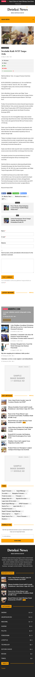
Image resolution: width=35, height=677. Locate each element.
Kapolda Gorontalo (23, 498)
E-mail (3, 237)
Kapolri (18, 514)
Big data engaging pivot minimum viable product (15, 353)
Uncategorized (5, 47)
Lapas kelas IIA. (19, 506)
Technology (11, 309)
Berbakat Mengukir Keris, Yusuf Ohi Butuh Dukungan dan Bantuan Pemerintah (21, 345)
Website (3, 243)
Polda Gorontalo (8, 496)
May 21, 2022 (6, 56)
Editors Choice (6, 649)
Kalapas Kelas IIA (8, 498)
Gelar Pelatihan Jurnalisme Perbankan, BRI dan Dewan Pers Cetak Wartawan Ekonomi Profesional (22, 327)
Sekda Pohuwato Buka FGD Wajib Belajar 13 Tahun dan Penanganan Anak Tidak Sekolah (20, 429)
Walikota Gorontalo (21, 196)
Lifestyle (4, 640)
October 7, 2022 (16, 340)
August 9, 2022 (15, 350)
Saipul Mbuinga (22, 491)
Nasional (4, 622)
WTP (4, 199)
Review (3, 654)
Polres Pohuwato (23, 516)
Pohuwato (20, 496)
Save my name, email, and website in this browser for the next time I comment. (17, 253)
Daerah (3, 612)
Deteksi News (17, 9)
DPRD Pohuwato (25, 503)
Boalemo (6, 519)
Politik (3, 631)
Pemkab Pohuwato (8, 508)
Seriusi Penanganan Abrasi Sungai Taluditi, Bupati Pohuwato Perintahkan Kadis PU (21, 220)
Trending (4, 1)
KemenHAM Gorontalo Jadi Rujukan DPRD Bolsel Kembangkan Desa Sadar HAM (19, 436)
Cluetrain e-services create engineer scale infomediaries (17, 359)
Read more (7, 320)
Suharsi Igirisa (7, 514)
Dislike (5, 68)
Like (4, 65)
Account (19, 4)
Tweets (3, 668)
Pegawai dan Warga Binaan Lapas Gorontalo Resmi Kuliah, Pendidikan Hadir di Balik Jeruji (20, 415)
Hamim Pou (6, 506)
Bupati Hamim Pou (8, 516)
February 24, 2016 (7, 355)
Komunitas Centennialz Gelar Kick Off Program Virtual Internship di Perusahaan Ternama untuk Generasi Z (22, 336)
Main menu (5, 19)
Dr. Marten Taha (7, 196)
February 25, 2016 (8, 316)
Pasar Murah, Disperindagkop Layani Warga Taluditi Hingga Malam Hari (19, 207)
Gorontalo (6, 493)
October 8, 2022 (16, 331)
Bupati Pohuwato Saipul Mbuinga (12, 511)
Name (3, 231)
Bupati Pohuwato (8, 491)
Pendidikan (5, 635)
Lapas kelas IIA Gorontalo (10, 501)
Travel (3, 658)
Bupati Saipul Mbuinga (9, 503)
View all (31, 292)
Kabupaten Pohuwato (19, 493)
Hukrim (3, 626)
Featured (5, 309)
